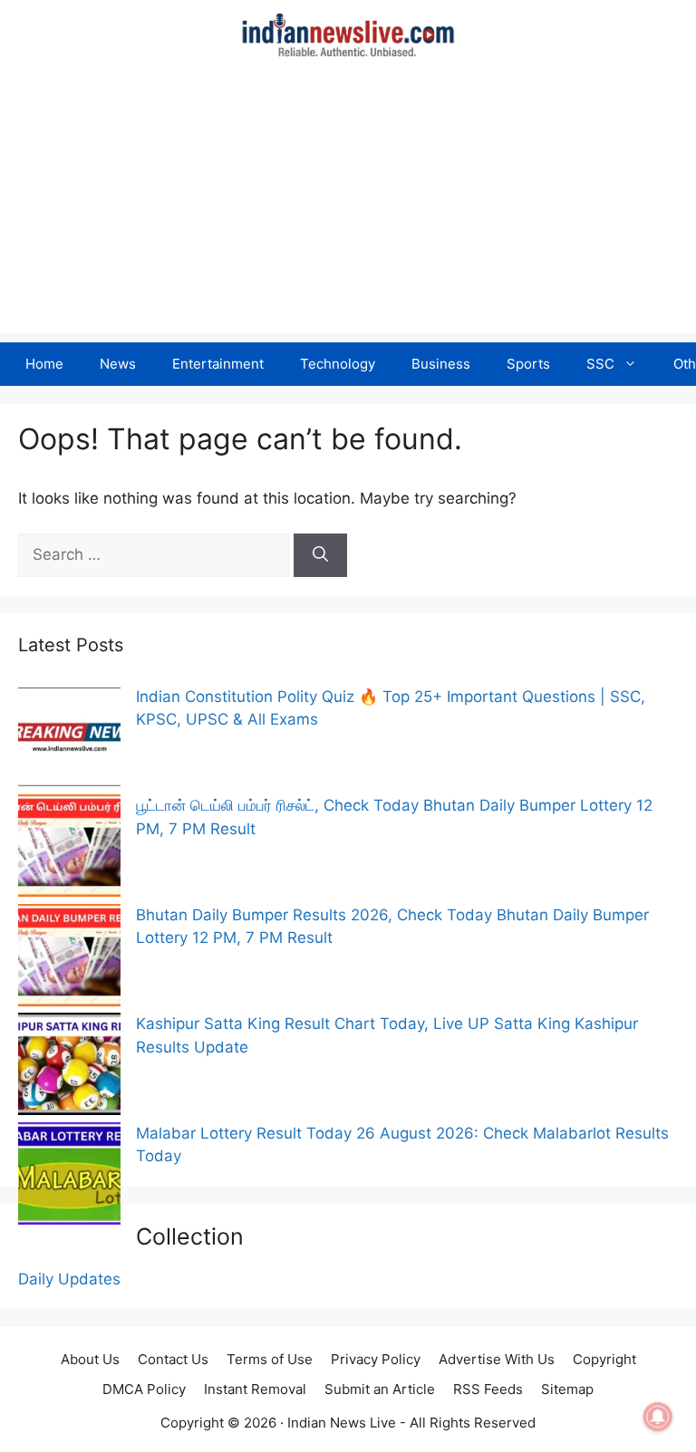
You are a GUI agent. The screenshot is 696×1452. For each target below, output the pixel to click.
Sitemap (567, 1389)
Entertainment (218, 363)
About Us (90, 1359)
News (118, 363)
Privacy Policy (375, 1359)
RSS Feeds (488, 1389)
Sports (528, 363)
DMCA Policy (144, 1389)
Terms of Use (270, 1359)
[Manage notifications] (657, 1416)
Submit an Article (379, 1389)
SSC (600, 363)
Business (440, 363)
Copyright (604, 1359)
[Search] (320, 555)
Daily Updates (69, 1279)
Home (44, 363)
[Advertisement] (348, 206)
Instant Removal (255, 1389)
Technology (337, 363)
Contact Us (173, 1359)
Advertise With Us (497, 1359)
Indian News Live (341, 1422)
